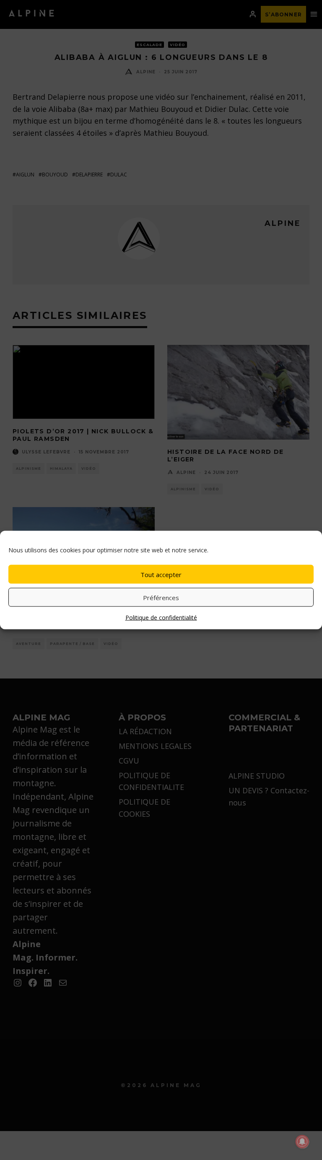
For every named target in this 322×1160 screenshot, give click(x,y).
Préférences (161, 597)
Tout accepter (161, 574)
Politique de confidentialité (161, 617)
